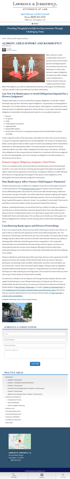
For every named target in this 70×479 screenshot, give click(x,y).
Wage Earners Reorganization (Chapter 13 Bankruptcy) (25, 394)
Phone (14, 475)
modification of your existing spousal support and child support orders (31, 290)
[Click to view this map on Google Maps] (20, 448)
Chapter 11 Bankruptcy (15, 386)
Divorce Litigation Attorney (16, 405)
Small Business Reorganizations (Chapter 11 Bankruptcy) (26, 388)
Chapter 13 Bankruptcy (15, 391)
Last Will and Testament (13, 420)
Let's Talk (35, 364)
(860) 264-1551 (38, 17)
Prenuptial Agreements (13, 411)
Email (42, 475)
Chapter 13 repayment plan (53, 287)
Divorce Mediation (13, 403)
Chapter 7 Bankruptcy (15, 380)
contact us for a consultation (12, 296)
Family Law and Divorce (13, 397)
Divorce (19, 300)
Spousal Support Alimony (29, 300)
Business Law (10, 408)
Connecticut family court (31, 189)
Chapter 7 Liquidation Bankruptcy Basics (21, 383)
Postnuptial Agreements (13, 414)
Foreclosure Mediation (13, 417)
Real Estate (9, 423)
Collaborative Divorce (14, 400)
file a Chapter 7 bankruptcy (25, 287)
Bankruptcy (12, 300)
